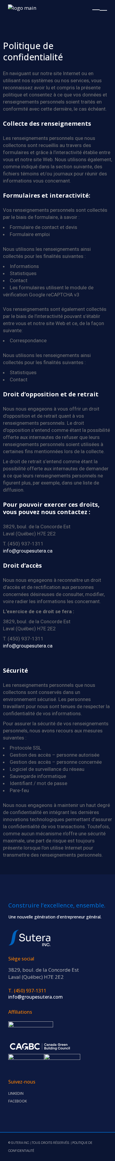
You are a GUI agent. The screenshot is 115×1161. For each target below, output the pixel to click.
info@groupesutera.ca (27, 551)
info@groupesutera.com (35, 997)
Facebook (17, 1101)
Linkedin (16, 1093)
